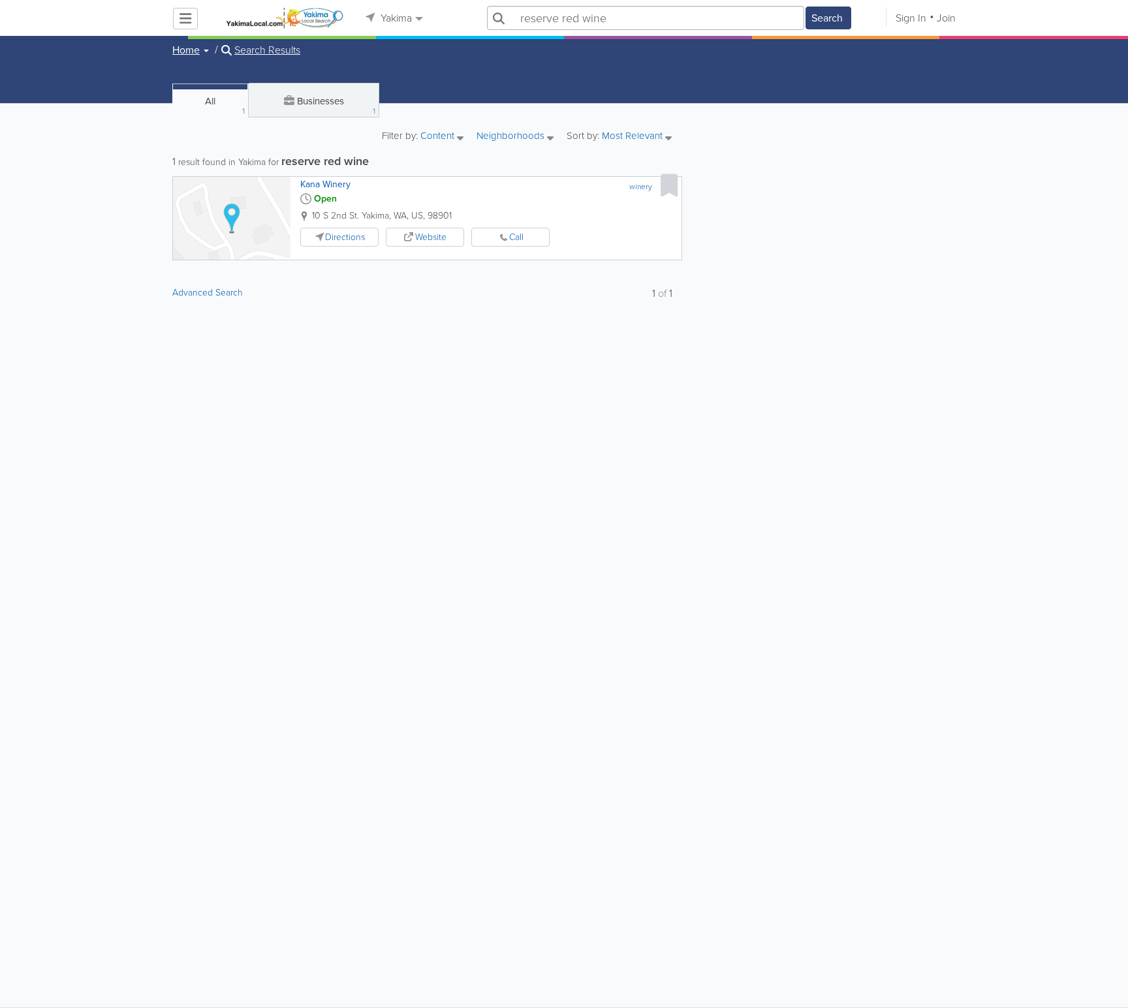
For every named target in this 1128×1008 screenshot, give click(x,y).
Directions (345, 237)
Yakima (395, 17)
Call (516, 237)
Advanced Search (207, 292)
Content (438, 136)
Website (430, 237)
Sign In (911, 17)
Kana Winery (325, 184)
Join (946, 17)
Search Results (267, 50)
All (225, 105)
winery (640, 186)
